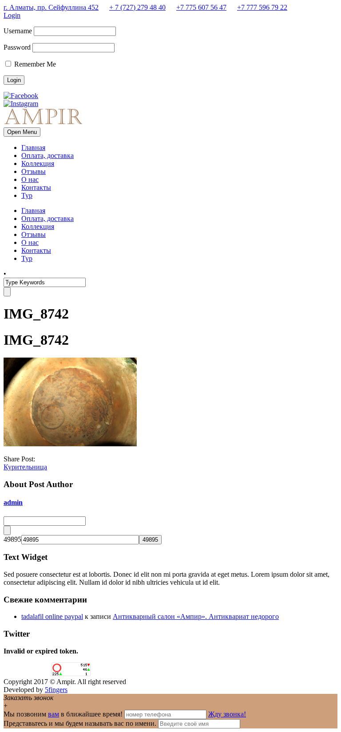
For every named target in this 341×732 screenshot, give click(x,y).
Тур (26, 195)
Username (18, 31)
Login (12, 15)
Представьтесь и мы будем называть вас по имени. (80, 723)
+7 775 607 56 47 (201, 7)
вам (53, 714)
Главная (33, 147)
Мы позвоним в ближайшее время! (64, 714)
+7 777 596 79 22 (262, 7)
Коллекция (37, 163)
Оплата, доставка (47, 155)
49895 (12, 539)
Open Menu (22, 132)
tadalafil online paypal (52, 616)
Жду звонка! (227, 714)
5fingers (56, 689)
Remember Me (34, 64)
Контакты (36, 187)
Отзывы (33, 171)
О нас (30, 179)
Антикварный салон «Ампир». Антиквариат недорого (196, 616)
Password (17, 47)
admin (13, 502)
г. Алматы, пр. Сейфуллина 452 (51, 7)
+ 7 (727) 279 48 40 (137, 7)
